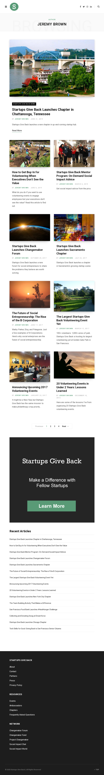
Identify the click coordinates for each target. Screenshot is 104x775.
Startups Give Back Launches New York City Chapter (30, 597)
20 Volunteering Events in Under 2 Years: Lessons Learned (72, 387)
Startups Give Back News (24, 104)
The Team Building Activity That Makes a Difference (30, 603)
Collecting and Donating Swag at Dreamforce (28, 616)
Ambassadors (16, 705)
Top (97, 770)
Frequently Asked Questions (22, 715)
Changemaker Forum (19, 730)
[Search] (97, 7)
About (12, 667)
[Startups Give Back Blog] (14, 6)
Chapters (14, 710)
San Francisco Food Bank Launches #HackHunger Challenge (33, 609)
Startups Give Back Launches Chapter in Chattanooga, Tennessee (36, 539)
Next (64, 426)
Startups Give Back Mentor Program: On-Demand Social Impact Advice (74, 176)
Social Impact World (18, 749)
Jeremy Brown (22, 119)
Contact (13, 671)
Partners (13, 676)
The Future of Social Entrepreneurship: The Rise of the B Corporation (29, 317)
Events (13, 701)
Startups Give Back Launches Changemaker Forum (27, 250)
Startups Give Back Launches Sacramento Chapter (70, 250)
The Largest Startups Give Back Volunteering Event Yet (73, 320)
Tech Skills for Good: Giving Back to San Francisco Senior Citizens (35, 629)
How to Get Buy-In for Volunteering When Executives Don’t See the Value (38, 546)
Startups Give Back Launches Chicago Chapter (28, 622)
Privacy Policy (16, 685)
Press (12, 680)
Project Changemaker (19, 739)
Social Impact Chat (18, 744)
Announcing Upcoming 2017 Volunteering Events (29, 584)
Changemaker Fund (18, 735)
